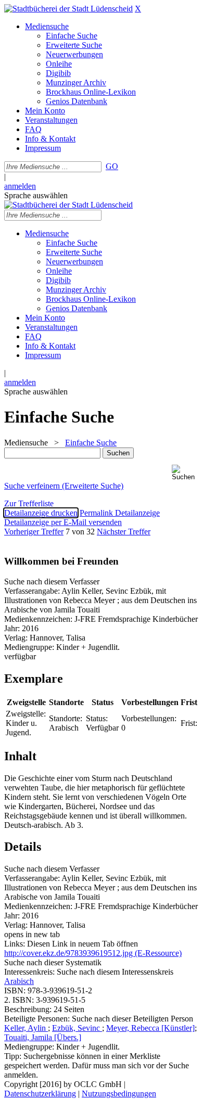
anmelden (20, 186)
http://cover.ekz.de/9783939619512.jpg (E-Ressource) (93, 953)
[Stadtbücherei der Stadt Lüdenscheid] (68, 8)
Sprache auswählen (36, 195)
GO (112, 166)
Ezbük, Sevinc (77, 1028)
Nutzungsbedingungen (119, 1093)
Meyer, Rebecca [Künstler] (150, 1028)
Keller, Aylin (26, 1028)
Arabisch (19, 981)
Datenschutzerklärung (40, 1093)
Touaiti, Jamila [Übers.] (42, 1037)
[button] (185, 473)
